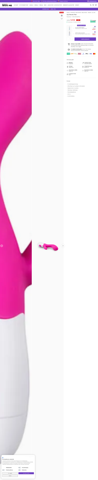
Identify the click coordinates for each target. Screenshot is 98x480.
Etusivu (68, 12)
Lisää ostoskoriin (85, 39)
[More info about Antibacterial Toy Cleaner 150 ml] (95, 26)
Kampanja (73, 12)
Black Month (78, 12)
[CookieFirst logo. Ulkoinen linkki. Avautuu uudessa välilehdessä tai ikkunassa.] (2, 457)
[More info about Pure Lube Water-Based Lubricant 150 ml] (95, 32)
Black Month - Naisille (86, 12)
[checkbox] (3, 467)
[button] (63, 245)
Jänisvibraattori (76, 16)
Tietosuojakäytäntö (29, 456)
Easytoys (69, 16)
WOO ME (7, 5)
